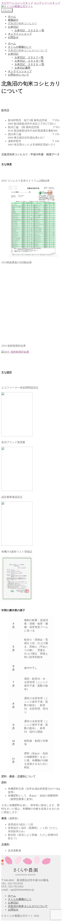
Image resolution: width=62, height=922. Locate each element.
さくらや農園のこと (20, 47)
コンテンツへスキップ (47, 2)
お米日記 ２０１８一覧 (29, 60)
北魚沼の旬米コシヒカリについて (28, 50)
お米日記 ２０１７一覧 (29, 57)
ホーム (12, 16)
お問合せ (13, 37)
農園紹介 (13, 20)
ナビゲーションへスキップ (17, 2)
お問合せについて (18, 74)
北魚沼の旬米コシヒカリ (22, 23)
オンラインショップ (20, 33)
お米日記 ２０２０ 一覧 (29, 30)
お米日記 (13, 26)
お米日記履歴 (22, 67)
